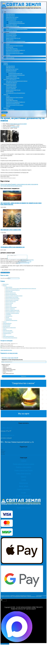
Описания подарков (6, 324)
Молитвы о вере (8, 304)
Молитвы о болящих (9, 303)
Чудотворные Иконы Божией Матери (15, 41)
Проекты (4, 329)
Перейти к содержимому (6, 1)
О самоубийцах (8, 314)
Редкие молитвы (8, 318)
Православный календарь (12, 26)
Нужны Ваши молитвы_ (12, 48)
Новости (6, 94)
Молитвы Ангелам (8, 291)
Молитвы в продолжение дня (11, 294)
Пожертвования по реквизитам (16, 23)
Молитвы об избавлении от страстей (12, 311)
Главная (5, 11)
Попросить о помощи (11, 24)
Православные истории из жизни (14, 45)
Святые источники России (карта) (14, 53)
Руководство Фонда (11, 18)
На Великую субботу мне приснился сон (12, 247)
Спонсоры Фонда (10, 14)
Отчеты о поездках (11, 36)
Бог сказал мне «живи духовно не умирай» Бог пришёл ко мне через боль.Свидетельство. (20, 203)
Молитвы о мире (8, 305)
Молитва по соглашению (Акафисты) (15, 50)
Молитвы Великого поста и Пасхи (11, 297)
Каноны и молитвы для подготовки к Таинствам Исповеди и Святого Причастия (20, 288)
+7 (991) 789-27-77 (6, 428)
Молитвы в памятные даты (10, 292)
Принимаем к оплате (23, 508)
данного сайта (33, 595)
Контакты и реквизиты (23, 496)
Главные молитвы (8, 287)
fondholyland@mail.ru (7, 435)
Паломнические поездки (6, 32)
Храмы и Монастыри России (8, 373)
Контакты (5, 56)
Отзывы (8, 54)
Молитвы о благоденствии (10, 301)
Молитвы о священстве (10, 308)
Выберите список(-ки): (6, 364)
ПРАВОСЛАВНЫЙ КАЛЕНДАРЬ (6, 350)
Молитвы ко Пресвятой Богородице (12, 298)
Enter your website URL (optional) (8, 263)
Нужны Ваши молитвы (23, 473)
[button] (23, 60)
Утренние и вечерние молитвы (11, 320)
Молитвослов (9, 47)
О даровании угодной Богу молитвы (12, 313)
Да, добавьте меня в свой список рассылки (13, 269)
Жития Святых (6, 365)
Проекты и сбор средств (7, 370)
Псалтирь (7, 317)
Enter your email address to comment (9, 261)
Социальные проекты (11, 30)
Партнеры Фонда (10, 15)
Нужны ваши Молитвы (7, 368)
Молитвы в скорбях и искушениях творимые (13, 295)
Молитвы (4, 285)
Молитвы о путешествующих (10, 307)
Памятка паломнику (11, 33)
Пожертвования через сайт (15, 21)
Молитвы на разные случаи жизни (11, 300)
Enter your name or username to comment (10, 260)
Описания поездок (6, 326)
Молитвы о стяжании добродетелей (12, 310)
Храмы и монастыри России (13, 38)
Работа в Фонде (10, 57)
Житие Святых (9, 39)
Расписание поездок (11, 35)
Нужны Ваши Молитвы (7, 323)
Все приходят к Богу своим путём (10, 230)
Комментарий (3, 258)
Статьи (8, 44)
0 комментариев (15, 126)
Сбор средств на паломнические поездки (16, 29)
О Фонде (6, 64)
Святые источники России (13, 51)
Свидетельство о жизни (12, 17)
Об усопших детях (8, 316)
